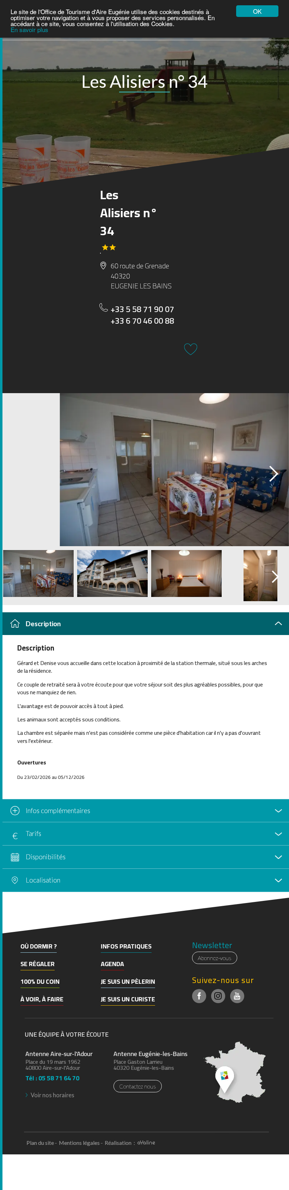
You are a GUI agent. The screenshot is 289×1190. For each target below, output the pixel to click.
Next (267, 471)
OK (257, 11)
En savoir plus (29, 29)
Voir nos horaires (52, 1095)
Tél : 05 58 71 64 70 (52, 1076)
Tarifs (33, 833)
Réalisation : (120, 1142)
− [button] (9, 925)
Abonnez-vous (215, 957)
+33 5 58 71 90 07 (142, 309)
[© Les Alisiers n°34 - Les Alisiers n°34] (144, 469)
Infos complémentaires (58, 810)
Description (43, 624)
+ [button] (9, 914)
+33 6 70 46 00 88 (142, 321)
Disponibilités (46, 857)
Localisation (43, 880)
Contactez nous (137, 1086)
